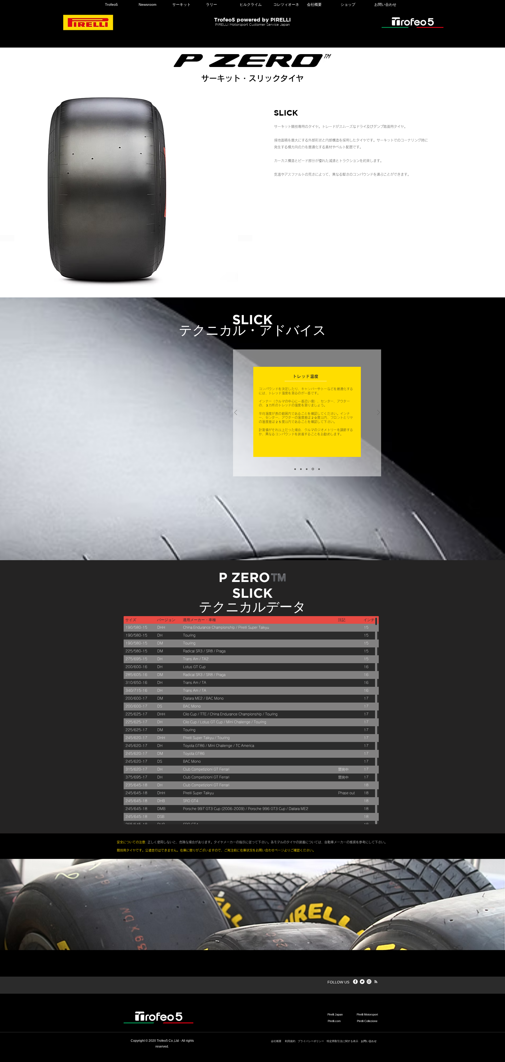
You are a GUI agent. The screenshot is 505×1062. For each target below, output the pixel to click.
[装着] (306, 469)
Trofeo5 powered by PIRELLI (252, 20)
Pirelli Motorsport (367, 1014)
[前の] (235, 413)
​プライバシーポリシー (311, 1041)
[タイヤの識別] (295, 469)
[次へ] (378, 413)
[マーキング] (301, 469)
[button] (118, 4)
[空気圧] (318, 469)
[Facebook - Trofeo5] (355, 981)
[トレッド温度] (312, 469)
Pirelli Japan (335, 1014)
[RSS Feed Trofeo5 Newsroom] (375, 981)
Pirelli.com (334, 1021)
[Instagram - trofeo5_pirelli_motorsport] (369, 981)
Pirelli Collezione (367, 1021)
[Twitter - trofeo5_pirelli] (362, 981)
